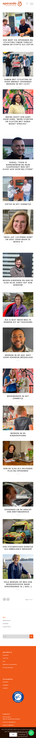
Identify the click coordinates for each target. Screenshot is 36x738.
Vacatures (6, 655)
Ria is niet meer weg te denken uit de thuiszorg (18, 321)
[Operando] (15, 4)
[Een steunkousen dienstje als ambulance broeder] (18, 531)
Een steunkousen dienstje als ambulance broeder (18, 548)
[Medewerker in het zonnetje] (18, 380)
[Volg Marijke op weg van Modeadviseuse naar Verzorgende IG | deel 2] (18, 566)
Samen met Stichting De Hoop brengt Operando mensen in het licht (18, 81)
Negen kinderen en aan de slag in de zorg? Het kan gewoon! (18, 282)
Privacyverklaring (8, 667)
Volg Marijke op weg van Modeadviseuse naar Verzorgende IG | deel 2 (18, 584)
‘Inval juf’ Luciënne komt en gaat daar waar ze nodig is (18, 239)
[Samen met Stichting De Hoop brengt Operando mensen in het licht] (18, 64)
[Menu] (30, 4)
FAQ (4, 661)
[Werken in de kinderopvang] (18, 418)
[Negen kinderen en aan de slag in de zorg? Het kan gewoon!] (18, 265)
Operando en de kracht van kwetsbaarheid (18, 510)
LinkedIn (5, 688)
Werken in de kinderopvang (18, 434)
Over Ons (5, 658)
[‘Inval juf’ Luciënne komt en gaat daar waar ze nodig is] (18, 221)
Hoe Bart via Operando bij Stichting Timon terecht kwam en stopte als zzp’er (18, 42)
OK (13, 734)
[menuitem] (26, 4)
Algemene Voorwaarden (10, 664)
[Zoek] (26, 4)
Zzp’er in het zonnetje (18, 204)
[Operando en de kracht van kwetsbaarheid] (18, 494)
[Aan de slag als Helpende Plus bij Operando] (18, 453)
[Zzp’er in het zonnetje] (18, 189)
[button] (31, 733)
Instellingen (22, 734)
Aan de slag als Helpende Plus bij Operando (18, 469)
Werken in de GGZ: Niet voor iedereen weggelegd (18, 356)
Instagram (6, 685)
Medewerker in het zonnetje (18, 397)
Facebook (5, 682)
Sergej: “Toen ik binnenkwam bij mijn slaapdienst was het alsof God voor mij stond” (18, 165)
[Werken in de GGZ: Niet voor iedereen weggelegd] (18, 340)
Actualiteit (5, 623)
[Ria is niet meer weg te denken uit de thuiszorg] (18, 304)
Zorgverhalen (7, 626)
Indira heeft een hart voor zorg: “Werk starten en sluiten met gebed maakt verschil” (18, 120)
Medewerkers (7, 620)
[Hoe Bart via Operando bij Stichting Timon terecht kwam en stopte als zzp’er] (18, 24)
